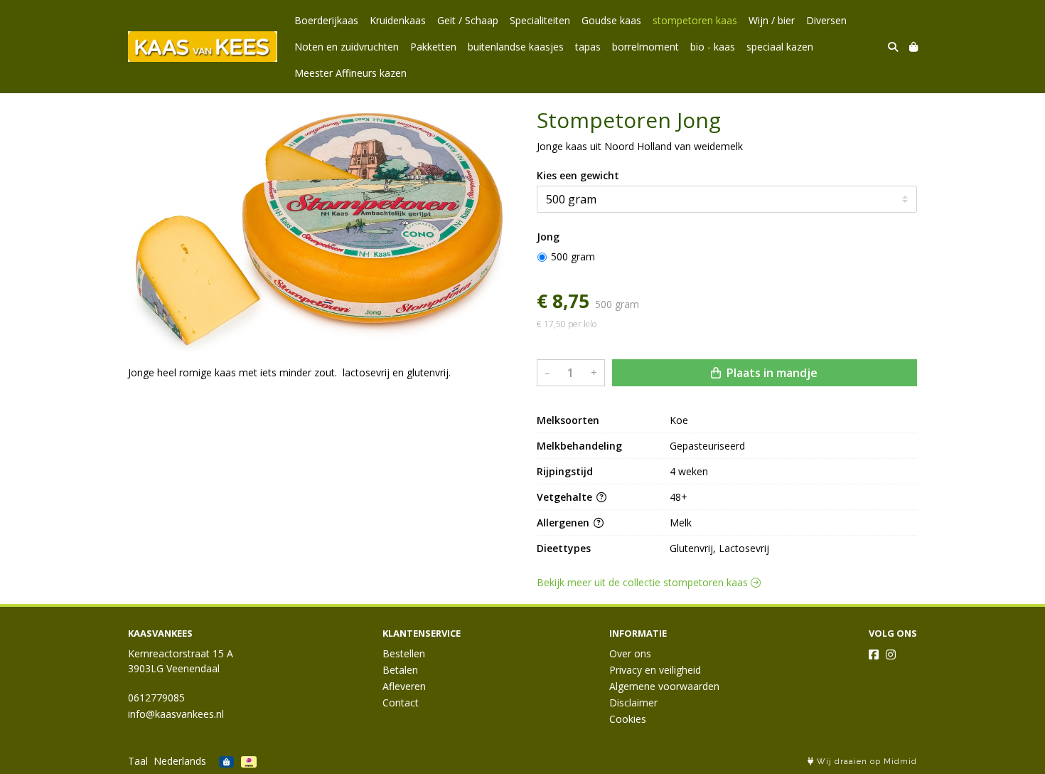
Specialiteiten (540, 20)
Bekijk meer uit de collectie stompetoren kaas (644, 582)
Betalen (400, 670)
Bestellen (403, 653)
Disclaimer (633, 702)
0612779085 (156, 697)
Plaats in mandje (771, 373)
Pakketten (433, 46)
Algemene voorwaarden (664, 686)
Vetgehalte (566, 497)
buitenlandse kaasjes (516, 46)
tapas (588, 46)
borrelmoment (645, 46)
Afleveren (404, 686)
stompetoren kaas (695, 20)
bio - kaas (712, 46)
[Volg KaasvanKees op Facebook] (874, 654)
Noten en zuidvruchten (346, 46)
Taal (138, 761)
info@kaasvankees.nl (176, 714)
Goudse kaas (611, 20)
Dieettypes (564, 548)
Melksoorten (568, 420)
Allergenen (564, 522)
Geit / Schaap (467, 20)
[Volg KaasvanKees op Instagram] (891, 654)
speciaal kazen (779, 46)
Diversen (826, 20)
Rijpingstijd (565, 471)
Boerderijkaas (326, 20)
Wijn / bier (772, 20)
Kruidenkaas (398, 20)
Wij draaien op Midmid (865, 761)
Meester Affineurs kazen (350, 73)
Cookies (627, 719)
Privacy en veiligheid (655, 670)
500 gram (573, 256)
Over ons (630, 653)
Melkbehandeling (579, 445)
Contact (400, 702)
